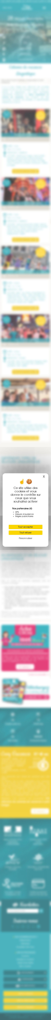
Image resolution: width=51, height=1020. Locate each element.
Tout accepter (25, 527)
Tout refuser (26, 532)
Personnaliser (25, 538)
